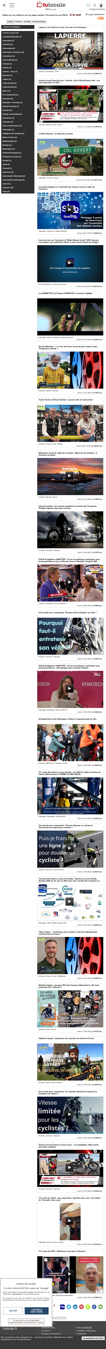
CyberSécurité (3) (10, 87)
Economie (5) (8, 99)
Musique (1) (7, 145)
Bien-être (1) (7, 75)
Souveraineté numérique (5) (13, 180)
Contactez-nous (48, 1327)
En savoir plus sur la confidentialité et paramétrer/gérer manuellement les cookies (26, 1321)
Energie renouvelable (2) (12, 114)
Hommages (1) (8, 130)
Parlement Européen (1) (12, 153)
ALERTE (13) (8, 44)
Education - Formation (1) (12, 103)
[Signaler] (56, 1307)
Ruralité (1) (7, 161)
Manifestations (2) (10, 141)
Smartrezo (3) (8, 172)
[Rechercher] (94, 5)
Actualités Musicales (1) (12, 37)
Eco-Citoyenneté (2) (10, 95)
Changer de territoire (97, 9)
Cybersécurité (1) (9, 83)
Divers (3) (6, 91)
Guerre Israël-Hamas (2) (12, 126)
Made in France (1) (10, 137)
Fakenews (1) (8, 122)
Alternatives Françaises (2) (13, 52)
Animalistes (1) (8, 56)
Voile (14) (6, 192)
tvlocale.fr (10, 1328)
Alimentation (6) (9, 48)
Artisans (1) (7, 64)
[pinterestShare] (81, 1307)
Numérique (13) (9, 149)
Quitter (13, 1311)
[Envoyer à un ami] (100, 1307)
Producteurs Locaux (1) (12, 157)
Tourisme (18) (8, 188)
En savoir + (46, 1331)
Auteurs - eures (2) (10, 72)
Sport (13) (6, 184)
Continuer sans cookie (36, 1311)
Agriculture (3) (8, 41)
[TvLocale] (51, 4)
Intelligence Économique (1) (13, 133)
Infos (84, 1327)
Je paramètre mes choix (93, 1338)
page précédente (96, 14)
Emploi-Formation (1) (11, 106)
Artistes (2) (7, 68)
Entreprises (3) (8, 118)
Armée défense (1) (10, 60)
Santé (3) (6, 164)
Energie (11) (7, 110)
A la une (74, 14)
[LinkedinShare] (75, 1307)
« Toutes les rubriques (11, 27)
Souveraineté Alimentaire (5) (14, 176)
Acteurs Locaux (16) (11, 33)
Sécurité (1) (7, 168)
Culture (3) (7, 79)
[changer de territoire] (88, 5)
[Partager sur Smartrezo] (62, 1307)
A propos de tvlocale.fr (51, 1334)
